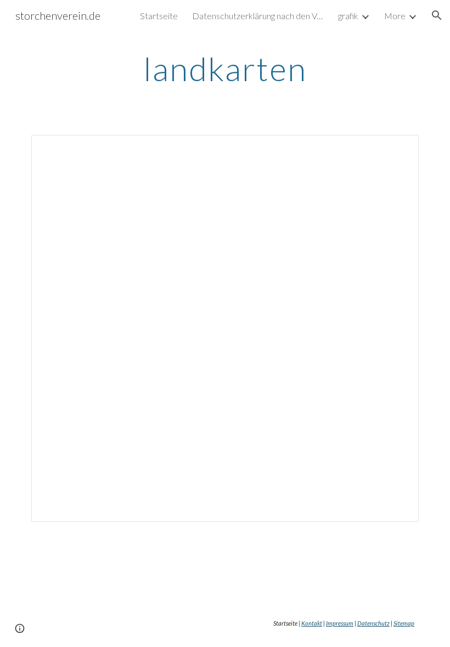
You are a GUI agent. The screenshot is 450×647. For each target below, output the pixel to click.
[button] (437, 15)
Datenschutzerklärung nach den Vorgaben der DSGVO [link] (258, 15)
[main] (225, 68)
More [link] (395, 15)
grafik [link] (348, 15)
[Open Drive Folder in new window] (398, 149)
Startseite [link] (159, 15)
